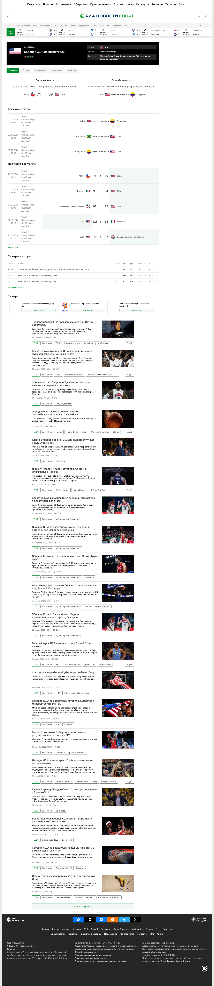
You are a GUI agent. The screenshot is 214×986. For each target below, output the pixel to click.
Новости (72, 70)
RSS (152, 934)
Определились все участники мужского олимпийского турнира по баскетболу (56, 413)
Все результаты (15, 287)
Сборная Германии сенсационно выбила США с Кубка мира (65, 557)
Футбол (45, 929)
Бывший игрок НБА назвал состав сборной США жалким (61, 645)
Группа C (53, 275)
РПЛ (35, 26)
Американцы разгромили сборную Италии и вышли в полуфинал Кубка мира (64, 587)
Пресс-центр (110, 934)
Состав (26, 70)
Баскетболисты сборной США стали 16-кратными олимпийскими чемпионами (62, 820)
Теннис (149, 929)
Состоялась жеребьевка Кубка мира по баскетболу (63, 672)
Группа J (53, 281)
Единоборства (121, 929)
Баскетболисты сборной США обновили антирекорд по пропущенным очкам (63, 499)
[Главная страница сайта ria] (97, 16)
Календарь (40, 70)
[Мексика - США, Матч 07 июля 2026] (30, 56)
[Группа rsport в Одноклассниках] (112, 919)
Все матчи (13, 247)
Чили (26, 94)
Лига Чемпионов (23, 26)
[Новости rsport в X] (135, 919)
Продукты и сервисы (90, 934)
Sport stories (137, 929)
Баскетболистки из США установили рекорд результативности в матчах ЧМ (58, 734)
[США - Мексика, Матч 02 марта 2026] (27, 56)
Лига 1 (94, 26)
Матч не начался (120, 94)
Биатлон (76, 929)
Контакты (142, 934)
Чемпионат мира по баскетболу (85, 303)
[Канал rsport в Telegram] (124, 919)
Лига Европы (45, 26)
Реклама (72, 934)
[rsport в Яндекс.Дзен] (89, 919)
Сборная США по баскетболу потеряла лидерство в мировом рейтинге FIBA (63, 702)
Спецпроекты (58, 934)
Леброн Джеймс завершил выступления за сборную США (64, 877)
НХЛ (108, 26)
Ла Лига (63, 26)
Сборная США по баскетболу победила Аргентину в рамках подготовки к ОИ (63, 849)
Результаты (56, 70)
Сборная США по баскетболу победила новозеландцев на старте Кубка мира (55, 616)
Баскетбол (29, 47)
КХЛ (102, 26)
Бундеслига (84, 26)
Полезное (168, 929)
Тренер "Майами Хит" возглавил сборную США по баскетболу (62, 323)
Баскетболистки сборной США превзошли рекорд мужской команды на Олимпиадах (62, 352)
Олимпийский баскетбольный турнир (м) (119, 56)
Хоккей (94, 929)
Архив (160, 934)
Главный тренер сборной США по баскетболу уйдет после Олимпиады (63, 441)
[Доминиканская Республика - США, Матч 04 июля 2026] (28, 56)
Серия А (73, 26)
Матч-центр (10, 32)
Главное (10, 26)
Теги (158, 929)
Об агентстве (127, 934)
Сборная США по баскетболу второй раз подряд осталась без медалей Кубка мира (61, 528)
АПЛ (55, 26)
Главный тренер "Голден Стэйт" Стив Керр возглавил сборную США (64, 791)
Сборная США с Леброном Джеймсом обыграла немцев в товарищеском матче (61, 384)
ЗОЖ (86, 929)
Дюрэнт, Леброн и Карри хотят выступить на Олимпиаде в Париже (59, 470)
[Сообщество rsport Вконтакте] (101, 919)
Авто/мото (106, 929)
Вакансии (11, 949)
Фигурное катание (61, 929)
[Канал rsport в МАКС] (78, 919)
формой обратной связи (154, 952)
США (63, 94)
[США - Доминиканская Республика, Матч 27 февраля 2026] (25, 56)
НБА (125, 26)
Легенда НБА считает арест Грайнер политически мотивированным (62, 762)
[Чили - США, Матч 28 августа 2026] (32, 56)
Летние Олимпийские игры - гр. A (73, 269)
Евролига (117, 26)
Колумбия (141, 94)
